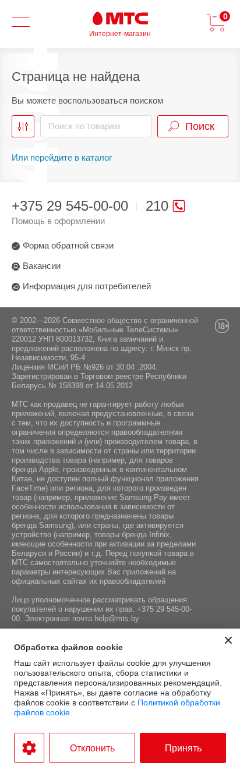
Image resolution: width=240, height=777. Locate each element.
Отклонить (92, 748)
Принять (183, 748)
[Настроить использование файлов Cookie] (29, 748)
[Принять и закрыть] (228, 640)
